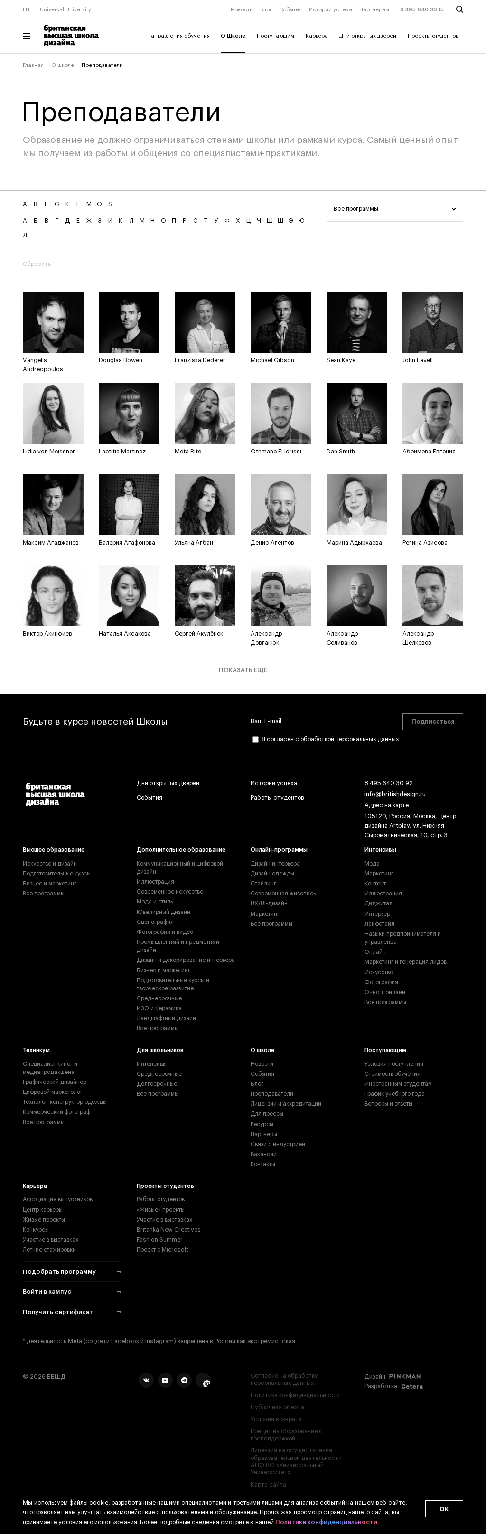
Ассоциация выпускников (58, 1199)
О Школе (233, 35)
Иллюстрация (155, 882)
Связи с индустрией (278, 1144)
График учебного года (394, 1094)
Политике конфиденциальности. (327, 1522)
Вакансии (264, 1154)
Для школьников (160, 1050)
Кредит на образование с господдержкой (287, 1435)
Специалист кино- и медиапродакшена (50, 1068)
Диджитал (378, 903)
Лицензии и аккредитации (286, 1104)
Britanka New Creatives (169, 1230)
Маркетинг (265, 914)
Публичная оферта (277, 1407)
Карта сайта (268, 1484)
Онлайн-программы (279, 850)
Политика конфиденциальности (295, 1395)
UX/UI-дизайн (269, 903)
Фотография (381, 982)
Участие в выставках (50, 1239)
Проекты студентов (433, 35)
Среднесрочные (159, 998)
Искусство (378, 972)
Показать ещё (243, 670)
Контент (375, 883)
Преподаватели (272, 1094)
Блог (266, 9)
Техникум (36, 1050)
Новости (242, 9)
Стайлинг (263, 883)
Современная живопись (283, 893)
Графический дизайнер (54, 1082)
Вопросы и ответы (388, 1104)
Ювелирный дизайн (163, 912)
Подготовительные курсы (57, 873)
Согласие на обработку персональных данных (284, 1379)
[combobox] (395, 210)
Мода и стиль (155, 901)
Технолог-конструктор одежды (65, 1102)
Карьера (317, 35)
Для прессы (267, 1114)
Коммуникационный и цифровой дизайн (180, 868)
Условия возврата (276, 1419)
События (290, 9)
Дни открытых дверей (367, 35)
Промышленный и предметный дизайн (178, 946)
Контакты (263, 1164)
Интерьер (377, 914)
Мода (372, 863)
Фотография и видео (165, 932)
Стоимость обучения (392, 1074)
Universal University (65, 9)
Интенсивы (380, 850)
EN (26, 9)
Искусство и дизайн (50, 863)
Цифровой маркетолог (53, 1092)
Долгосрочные (157, 1084)
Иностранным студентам (398, 1084)
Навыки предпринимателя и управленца (402, 938)
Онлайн (375, 952)
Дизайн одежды (272, 873)
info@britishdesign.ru (395, 794)
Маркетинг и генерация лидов (405, 962)
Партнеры (264, 1134)
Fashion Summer (160, 1239)
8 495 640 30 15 (422, 9)
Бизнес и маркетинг (49, 883)
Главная (33, 65)
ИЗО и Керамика (159, 1008)
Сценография (155, 922)
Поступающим (275, 35)
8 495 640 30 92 (388, 783)
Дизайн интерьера (275, 863)
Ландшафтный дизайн (166, 1018)
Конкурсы (36, 1230)
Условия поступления (393, 1064)
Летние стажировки (49, 1249)
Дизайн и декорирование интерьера (186, 960)
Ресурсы (262, 1124)
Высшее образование (53, 850)
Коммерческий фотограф (56, 1112)
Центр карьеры (43, 1210)
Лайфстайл (379, 924)
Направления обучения (178, 35)
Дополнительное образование (181, 850)
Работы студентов (277, 797)
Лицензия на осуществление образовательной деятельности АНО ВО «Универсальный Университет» (296, 1461)
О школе (62, 65)
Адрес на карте (386, 805)
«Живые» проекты (161, 1210)
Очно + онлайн (384, 992)
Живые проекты (44, 1220)
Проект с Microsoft (162, 1249)
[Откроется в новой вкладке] (146, 1380)
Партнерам (374, 9)
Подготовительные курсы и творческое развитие (173, 984)
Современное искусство (170, 891)
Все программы (44, 893)
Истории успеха (330, 9)
